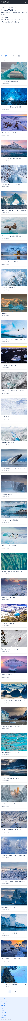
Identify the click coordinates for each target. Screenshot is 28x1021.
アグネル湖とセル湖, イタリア (9, 623)
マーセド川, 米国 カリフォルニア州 (10, 184)
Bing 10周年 (4, 1017)
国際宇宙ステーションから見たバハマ (11, 571)
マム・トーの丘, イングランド (9, 132)
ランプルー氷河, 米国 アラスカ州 (10, 778)
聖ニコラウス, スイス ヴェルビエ (10, 649)
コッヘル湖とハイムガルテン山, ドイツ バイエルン (14, 855)
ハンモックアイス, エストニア (9, 597)
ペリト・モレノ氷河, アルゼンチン (10, 726)
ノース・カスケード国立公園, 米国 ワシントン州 (14, 700)
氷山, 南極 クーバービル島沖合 (9, 907)
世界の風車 (3, 1012)
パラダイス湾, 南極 (6, 674)
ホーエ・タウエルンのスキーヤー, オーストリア (14, 829)
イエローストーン (5, 1001)
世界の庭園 (3, 1015)
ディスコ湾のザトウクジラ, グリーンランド (13, 468)
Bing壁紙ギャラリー (6, 2)
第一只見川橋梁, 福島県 (7, 442)
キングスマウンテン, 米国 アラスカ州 (11, 158)
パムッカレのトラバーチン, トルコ (10, 752)
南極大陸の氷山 (5, 313)
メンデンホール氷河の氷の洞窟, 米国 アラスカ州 (14, 107)
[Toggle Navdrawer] (25, 2)
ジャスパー (3, 1008)
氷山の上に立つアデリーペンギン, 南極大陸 (13, 339)
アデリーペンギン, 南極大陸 (8, 545)
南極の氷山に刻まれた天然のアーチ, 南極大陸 (13, 210)
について (3, 998)
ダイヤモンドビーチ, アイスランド (10, 365)
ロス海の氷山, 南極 (6, 494)
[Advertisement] (14, 38)
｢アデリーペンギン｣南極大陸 (9, 933)
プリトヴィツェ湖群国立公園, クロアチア (12, 391)
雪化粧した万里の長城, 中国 (8, 287)
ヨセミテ (3, 1003)
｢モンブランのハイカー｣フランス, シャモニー (13, 984)
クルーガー (3, 1005)
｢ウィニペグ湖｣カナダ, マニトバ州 (10, 958)
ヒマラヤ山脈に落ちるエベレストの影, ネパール (14, 881)
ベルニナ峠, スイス (6, 416)
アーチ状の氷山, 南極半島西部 (9, 81)
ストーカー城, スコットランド (9, 262)
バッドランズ (4, 1010)
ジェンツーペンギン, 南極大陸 (9, 520)
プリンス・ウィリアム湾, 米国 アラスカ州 (12, 236)
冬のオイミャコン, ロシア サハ (9, 804)
